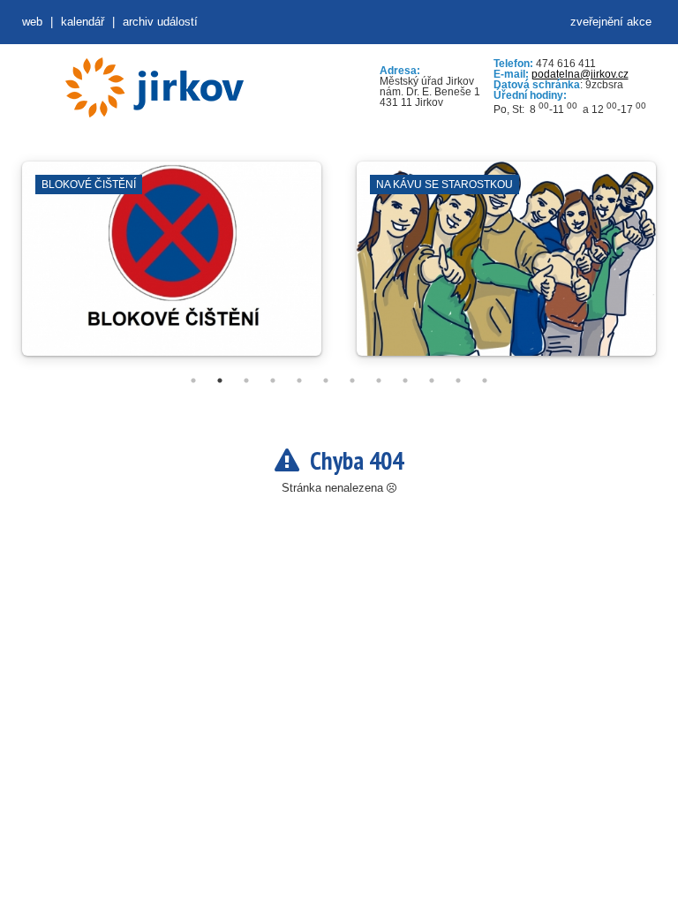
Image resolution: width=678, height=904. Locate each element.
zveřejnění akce (611, 21)
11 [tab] (458, 380)
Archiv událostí (160, 21)
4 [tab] (273, 380)
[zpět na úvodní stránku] (154, 87)
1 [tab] (193, 380)
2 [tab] (220, 380)
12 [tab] (484, 380)
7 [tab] (352, 380)
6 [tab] (326, 380)
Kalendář (82, 21)
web (32, 21)
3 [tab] (246, 380)
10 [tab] (432, 380)
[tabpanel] (171, 267)
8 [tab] (379, 380)
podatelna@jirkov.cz (580, 74)
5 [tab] (299, 380)
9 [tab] (405, 380)
